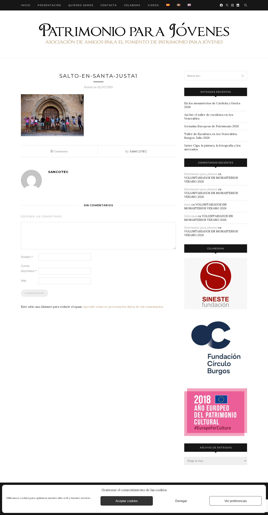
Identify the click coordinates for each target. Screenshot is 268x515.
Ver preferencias (235, 501)
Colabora (132, 5)
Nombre (27, 257)
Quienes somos (80, 5)
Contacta (109, 5)
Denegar (181, 501)
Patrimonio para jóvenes (200, 174)
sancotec (138, 151)
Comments (59, 151)
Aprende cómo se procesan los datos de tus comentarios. (123, 307)
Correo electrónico (29, 268)
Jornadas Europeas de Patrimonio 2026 (211, 126)
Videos (153, 5)
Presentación (49, 5)
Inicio (25, 5)
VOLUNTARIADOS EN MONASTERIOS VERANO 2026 (205, 206)
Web (23, 281)
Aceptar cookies (127, 501)
